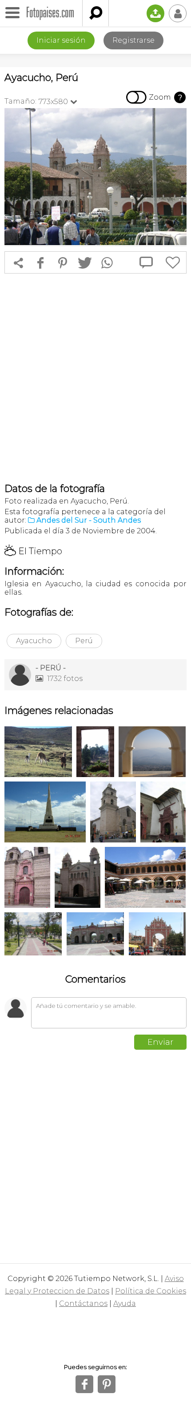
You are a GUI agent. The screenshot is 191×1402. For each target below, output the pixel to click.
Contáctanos (83, 1303)
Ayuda (124, 1303)
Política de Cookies (150, 1291)
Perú (84, 641)
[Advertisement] (95, 378)
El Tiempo (33, 551)
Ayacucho (34, 641)
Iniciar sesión (61, 40)
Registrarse (133, 40)
